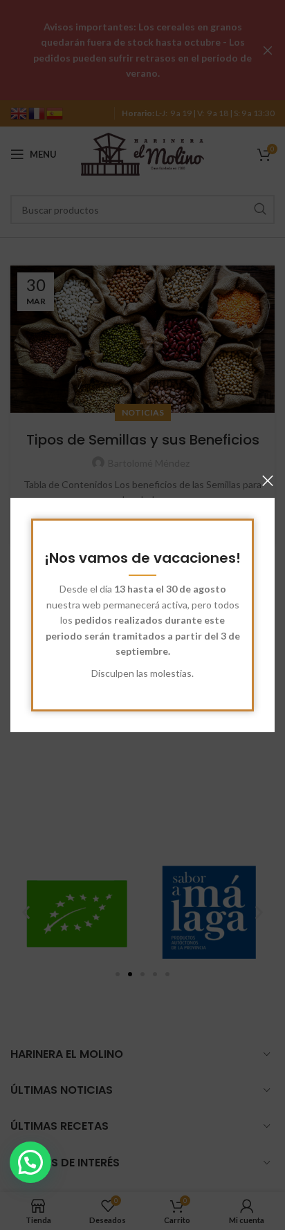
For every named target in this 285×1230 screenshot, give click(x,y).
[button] (30, 1162)
